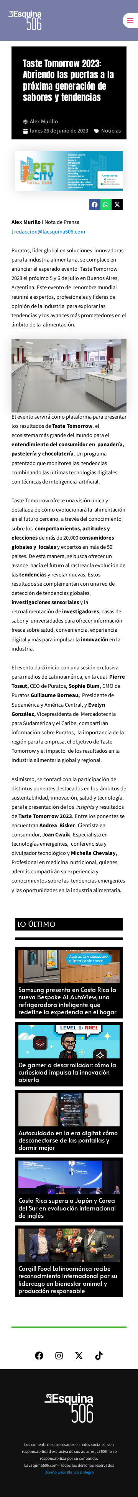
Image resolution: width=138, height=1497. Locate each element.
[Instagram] (59, 1355)
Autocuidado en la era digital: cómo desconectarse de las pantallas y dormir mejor (68, 1139)
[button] (94, 204)
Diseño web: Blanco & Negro (69, 1472)
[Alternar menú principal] (130, 20)
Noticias (111, 131)
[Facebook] (39, 1355)
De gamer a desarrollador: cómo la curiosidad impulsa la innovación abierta (67, 1071)
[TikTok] (99, 1355)
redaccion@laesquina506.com (49, 232)
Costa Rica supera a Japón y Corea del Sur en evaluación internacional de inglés (67, 1207)
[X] (79, 1355)
